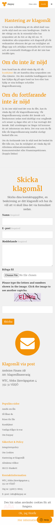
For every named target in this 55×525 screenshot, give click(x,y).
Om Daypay (7, 435)
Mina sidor (33, 4)
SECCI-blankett (9, 468)
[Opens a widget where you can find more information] (44, 520)
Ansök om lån (8, 409)
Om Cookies (8, 452)
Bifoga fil (8, 269)
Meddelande (14, 241)
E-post (11, 228)
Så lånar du (7, 414)
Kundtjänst (7, 424)
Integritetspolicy (10, 447)
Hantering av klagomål (13, 458)
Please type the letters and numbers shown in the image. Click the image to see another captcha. (26, 286)
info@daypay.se (18, 494)
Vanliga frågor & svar (12, 429)
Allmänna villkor (10, 463)
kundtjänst (7, 72)
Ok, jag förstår (27, 513)
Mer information (27, 520)
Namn (10, 215)
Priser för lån (8, 419)
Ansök (43, 4)
